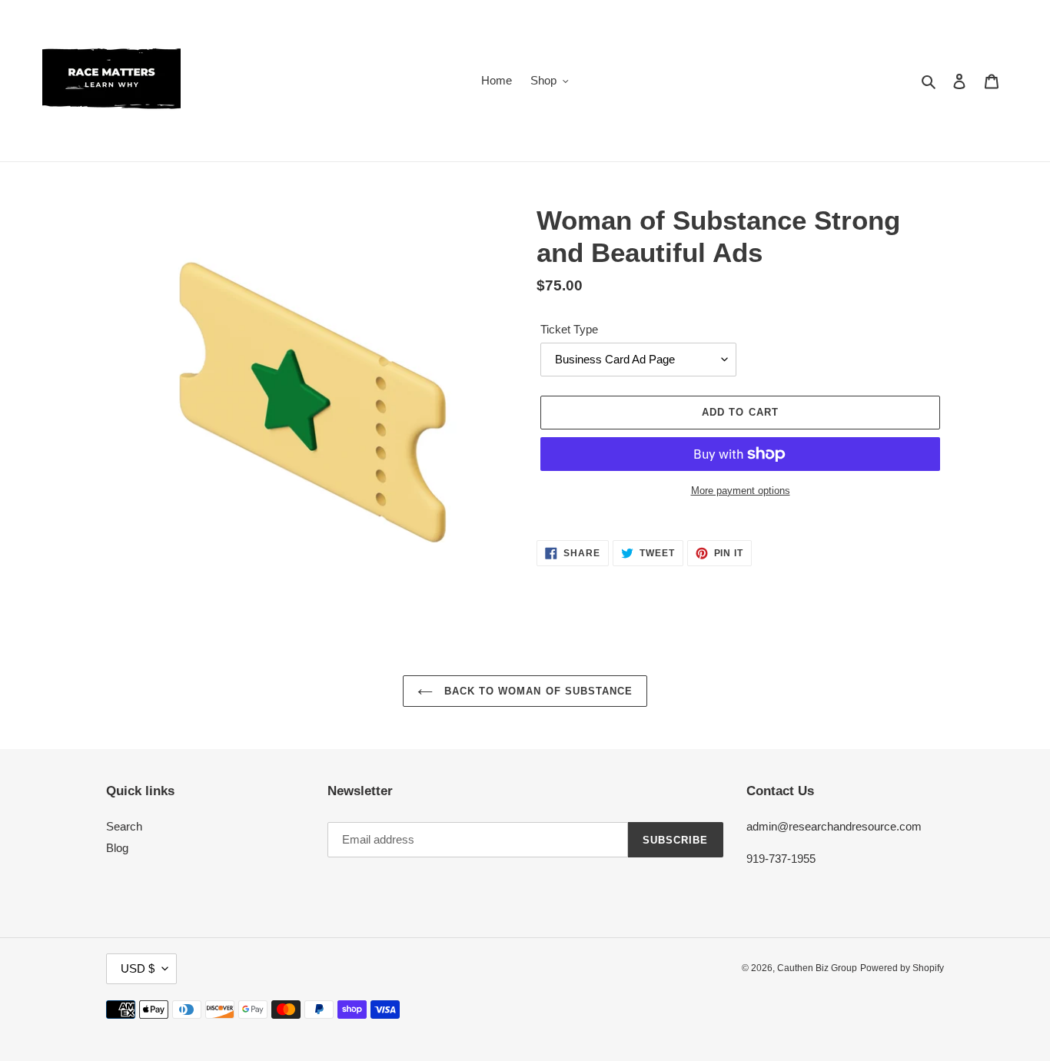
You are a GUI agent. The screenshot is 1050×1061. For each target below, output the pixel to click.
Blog (117, 847)
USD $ (138, 968)
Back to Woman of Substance (536, 691)
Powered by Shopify (902, 968)
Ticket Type (569, 329)
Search (124, 826)
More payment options (740, 490)
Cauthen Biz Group (817, 968)
